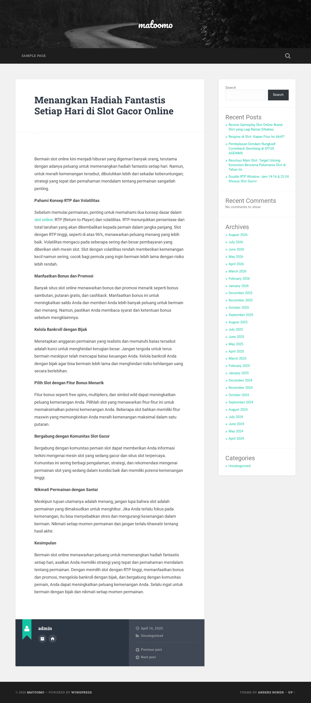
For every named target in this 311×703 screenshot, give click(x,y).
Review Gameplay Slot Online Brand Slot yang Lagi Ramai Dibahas (255, 127)
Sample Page (34, 56)
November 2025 (240, 300)
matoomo (155, 24)
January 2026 (239, 286)
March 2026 (237, 271)
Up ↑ (292, 692)
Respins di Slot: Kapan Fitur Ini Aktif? (257, 137)
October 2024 (239, 395)
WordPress (81, 692)
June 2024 (236, 424)
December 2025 (240, 293)
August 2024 (238, 410)
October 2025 (239, 308)
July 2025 (236, 329)
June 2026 (236, 249)
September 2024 (241, 402)
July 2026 (236, 242)
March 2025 (237, 358)
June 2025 (236, 337)
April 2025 (236, 351)
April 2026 (236, 264)
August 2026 (238, 235)
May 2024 (236, 431)
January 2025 (239, 373)
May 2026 (236, 257)
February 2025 (239, 366)
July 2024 (236, 417)
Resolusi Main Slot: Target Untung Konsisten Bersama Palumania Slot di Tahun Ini (257, 165)
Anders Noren (271, 692)
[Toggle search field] (288, 56)
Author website (52, 639)
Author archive (42, 639)
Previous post (151, 650)
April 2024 (236, 438)
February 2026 (239, 279)
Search (230, 88)
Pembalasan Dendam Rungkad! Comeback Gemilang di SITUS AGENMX (252, 148)
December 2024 (240, 380)
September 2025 (241, 315)
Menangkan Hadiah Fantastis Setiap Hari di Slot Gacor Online (103, 105)
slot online (43, 219)
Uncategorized (152, 636)
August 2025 (238, 322)
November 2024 (240, 388)
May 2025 (236, 344)
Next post (148, 657)
